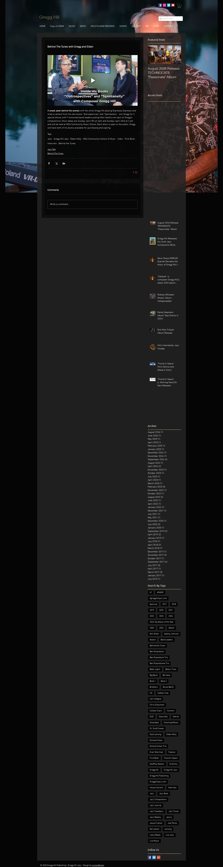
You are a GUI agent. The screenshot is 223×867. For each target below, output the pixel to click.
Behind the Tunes (67, 143)
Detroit (176, 716)
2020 (161, 610)
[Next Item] (176, 54)
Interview (52, 143)
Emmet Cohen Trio (158, 746)
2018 (174, 604)
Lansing (168, 829)
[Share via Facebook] (48, 163)
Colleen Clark (156, 711)
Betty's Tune (170, 669)
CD (151, 693)
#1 (151, 592)
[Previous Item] (152, 54)
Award (152, 640)
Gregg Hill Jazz (61, 139)
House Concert (156, 787)
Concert (170, 711)
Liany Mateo (155, 835)
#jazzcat (153, 604)
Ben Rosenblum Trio (159, 657)
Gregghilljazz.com (158, 782)
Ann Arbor (154, 634)
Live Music (154, 841)
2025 (152, 628)
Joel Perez (172, 823)
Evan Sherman (156, 752)
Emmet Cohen (156, 740)
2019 (152, 610)
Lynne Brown (98, 865)
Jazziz (169, 817)
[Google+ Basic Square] (158, 857)
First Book (130, 139)
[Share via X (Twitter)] (56, 163)
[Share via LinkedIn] (63, 163)
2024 (171, 616)
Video (120, 139)
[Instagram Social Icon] (164, 5)
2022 (152, 616)
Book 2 (164, 681)
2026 (161, 628)
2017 (164, 604)
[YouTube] (173, 5)
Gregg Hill (154, 770)
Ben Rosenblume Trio (159, 663)
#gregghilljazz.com (158, 598)
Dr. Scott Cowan (157, 728)
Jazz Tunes (174, 811)
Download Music (171, 722)
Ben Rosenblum (157, 651)
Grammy (173, 764)
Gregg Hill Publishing (159, 776)
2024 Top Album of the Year (162, 622)
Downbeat (154, 722)
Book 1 (153, 681)
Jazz (49, 139)
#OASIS (160, 592)
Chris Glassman (157, 705)
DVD (152, 716)
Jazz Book (163, 793)
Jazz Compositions (158, 799)
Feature (171, 752)
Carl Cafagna (155, 699)
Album (171, 628)
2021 (171, 610)
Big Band (153, 675)
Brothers (154, 687)
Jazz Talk (51, 149)
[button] (179, 5)
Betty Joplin (155, 669)
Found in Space (171, 758)
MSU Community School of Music (99, 139)
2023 (161, 616)
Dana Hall (163, 716)
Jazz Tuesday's (156, 811)
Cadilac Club (162, 693)
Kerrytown (154, 829)
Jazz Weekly (155, 817)
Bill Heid (166, 675)
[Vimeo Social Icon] (168, 5)
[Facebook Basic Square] (149, 857)
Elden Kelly (75, 139)
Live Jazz (170, 835)
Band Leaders (167, 640)
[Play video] (92, 80)
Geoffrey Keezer (157, 764)
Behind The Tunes (55, 153)
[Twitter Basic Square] (154, 857)
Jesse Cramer (156, 823)
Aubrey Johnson (171, 634)
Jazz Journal (155, 805)
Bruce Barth (168, 687)
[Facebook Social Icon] (160, 5)
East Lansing (155, 734)
